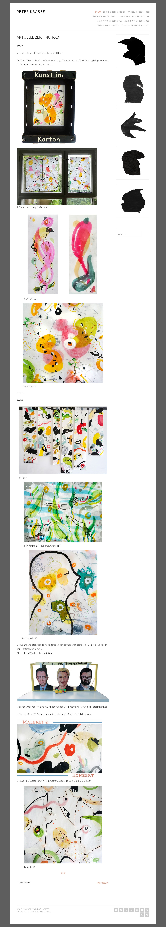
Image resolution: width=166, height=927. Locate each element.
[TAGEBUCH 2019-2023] (120, 910)
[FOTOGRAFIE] (131, 910)
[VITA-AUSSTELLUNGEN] (147, 914)
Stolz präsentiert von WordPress (33, 909)
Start (98, 12)
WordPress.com (42, 912)
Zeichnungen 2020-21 (104, 16)
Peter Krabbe (31, 11)
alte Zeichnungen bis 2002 (135, 26)
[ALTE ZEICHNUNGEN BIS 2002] (141, 910)
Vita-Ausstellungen (108, 26)
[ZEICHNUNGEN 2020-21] (126, 910)
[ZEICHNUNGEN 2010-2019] (136, 910)
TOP (63, 873)
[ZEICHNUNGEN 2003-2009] (141, 914)
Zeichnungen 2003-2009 (137, 21)
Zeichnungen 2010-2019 (109, 21)
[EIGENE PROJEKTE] (147, 910)
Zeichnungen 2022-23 (114, 12)
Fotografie (124, 16)
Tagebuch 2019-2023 (138, 12)
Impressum (102, 882)
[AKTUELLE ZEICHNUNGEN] (115, 910)
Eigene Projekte (140, 16)
